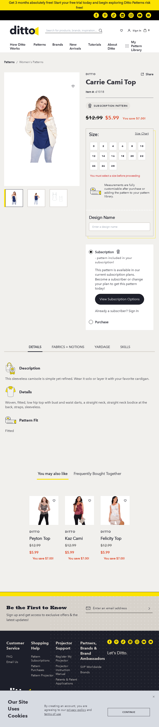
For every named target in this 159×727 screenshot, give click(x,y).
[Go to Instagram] (131, 15)
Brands (57, 44)
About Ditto (112, 46)
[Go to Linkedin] (122, 15)
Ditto (91, 74)
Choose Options (45, 567)
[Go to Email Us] (148, 15)
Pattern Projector (42, 675)
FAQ (9, 656)
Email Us (12, 662)
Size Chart (142, 133)
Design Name (102, 217)
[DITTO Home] (24, 31)
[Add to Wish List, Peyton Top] (54, 501)
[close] (154, 696)
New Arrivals (75, 46)
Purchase (101, 322)
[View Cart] (146, 30)
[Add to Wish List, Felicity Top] (125, 501)
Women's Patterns (31, 62)
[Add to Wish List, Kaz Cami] (89, 501)
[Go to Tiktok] (114, 15)
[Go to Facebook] (96, 15)
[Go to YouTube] (140, 15)
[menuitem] (18, 45)
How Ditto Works (17, 46)
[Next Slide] (139, 525)
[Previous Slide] (19, 525)
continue (128, 712)
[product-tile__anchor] (43, 511)
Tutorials (94, 44)
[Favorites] (121, 31)
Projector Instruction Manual (63, 670)
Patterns (40, 44)
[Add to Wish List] (73, 86)
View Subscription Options (120, 299)
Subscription (104, 252)
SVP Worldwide (91, 667)
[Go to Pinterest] (105, 15)
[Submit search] (100, 30)
